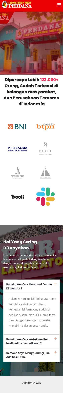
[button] (31, 286)
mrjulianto (31, 391)
